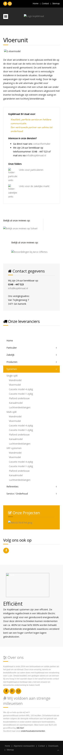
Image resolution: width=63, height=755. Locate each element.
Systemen (11, 369)
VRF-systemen (13, 448)
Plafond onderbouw (19, 398)
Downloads (53, 746)
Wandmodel (15, 380)
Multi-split (11, 411)
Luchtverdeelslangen (19, 407)
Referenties (12, 486)
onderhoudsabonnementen (33, 731)
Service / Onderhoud (17, 493)
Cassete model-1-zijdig (21, 393)
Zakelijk (10, 354)
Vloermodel (15, 384)
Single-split (12, 375)
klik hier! (20, 728)
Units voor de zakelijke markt (34, 186)
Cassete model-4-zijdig (21, 389)
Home (35, 3)
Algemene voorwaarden (24, 746)
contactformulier (41, 143)
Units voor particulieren (31, 169)
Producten (11, 361)
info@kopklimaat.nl (36, 155)
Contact (45, 3)
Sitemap (56, 3)
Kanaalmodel (16, 402)
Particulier (11, 347)
